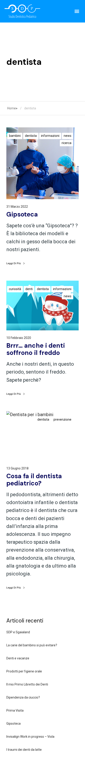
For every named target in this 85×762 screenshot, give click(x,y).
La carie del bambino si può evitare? (31, 645)
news (67, 136)
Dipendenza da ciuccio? (23, 697)
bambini (15, 136)
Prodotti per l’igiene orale (24, 671)
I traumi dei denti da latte (24, 749)
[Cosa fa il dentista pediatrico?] (42, 436)
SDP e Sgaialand (18, 632)
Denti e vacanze (17, 658)
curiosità (15, 289)
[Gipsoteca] (42, 163)
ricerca (66, 143)
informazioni (50, 136)
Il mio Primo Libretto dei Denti (27, 684)
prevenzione (62, 419)
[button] (76, 11)
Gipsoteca (13, 723)
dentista (31, 136)
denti (29, 289)
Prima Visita (15, 710)
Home (11, 108)
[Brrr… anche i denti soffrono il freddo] (42, 305)
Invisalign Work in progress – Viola (30, 736)
